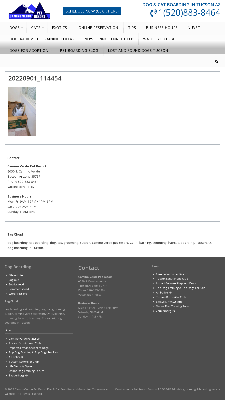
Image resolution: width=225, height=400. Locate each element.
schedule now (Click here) (92, 11)
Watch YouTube (159, 39)
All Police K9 (17, 357)
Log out (14, 280)
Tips (132, 27)
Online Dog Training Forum (26, 371)
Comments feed (19, 289)
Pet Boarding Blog (79, 50)
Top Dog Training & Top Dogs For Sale (33, 352)
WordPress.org (18, 293)
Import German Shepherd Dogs (29, 348)
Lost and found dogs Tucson (138, 50)
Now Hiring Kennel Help (108, 39)
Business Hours (162, 27)
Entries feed (16, 284)
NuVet (194, 27)
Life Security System (21, 366)
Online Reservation (98, 27)
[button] (216, 61)
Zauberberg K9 (18, 375)
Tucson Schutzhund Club (25, 343)
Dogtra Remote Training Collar (42, 39)
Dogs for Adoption (29, 50)
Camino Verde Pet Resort (24, 338)
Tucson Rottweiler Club (24, 361)
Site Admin (16, 275)
